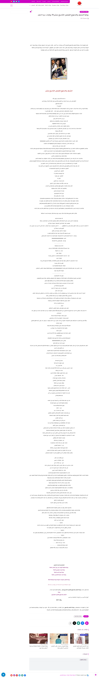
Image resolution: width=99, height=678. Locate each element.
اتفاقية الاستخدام (55, 1)
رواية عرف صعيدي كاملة (59, 570)
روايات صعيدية (55, 5)
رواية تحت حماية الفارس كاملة (59, 574)
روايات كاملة (48, 5)
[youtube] (11, 675)
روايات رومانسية (64, 5)
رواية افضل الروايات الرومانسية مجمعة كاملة (59, 579)
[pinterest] (11, 1)
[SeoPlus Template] (88, 675)
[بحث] (11, 5)
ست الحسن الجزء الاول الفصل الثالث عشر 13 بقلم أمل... (81, 647)
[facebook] (19, 1)
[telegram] (14, 1)
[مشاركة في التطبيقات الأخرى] (70, 623)
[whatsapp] (16, 1)
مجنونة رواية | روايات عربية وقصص (68, 675)
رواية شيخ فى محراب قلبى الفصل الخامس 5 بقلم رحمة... (59, 647)
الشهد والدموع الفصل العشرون (59, 594)
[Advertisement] (59, 34)
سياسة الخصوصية (64, 1)
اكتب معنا (39, 1)
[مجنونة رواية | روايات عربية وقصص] (79, 4)
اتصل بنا (44, 1)
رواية (59, 592)
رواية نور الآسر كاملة (59, 572)
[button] (82, 623)
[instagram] (14, 675)
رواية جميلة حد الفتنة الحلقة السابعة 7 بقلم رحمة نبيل (39, 647)
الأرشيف (33, 1)
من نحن (48, 1)
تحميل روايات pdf (40, 5)
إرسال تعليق (83, 659)
